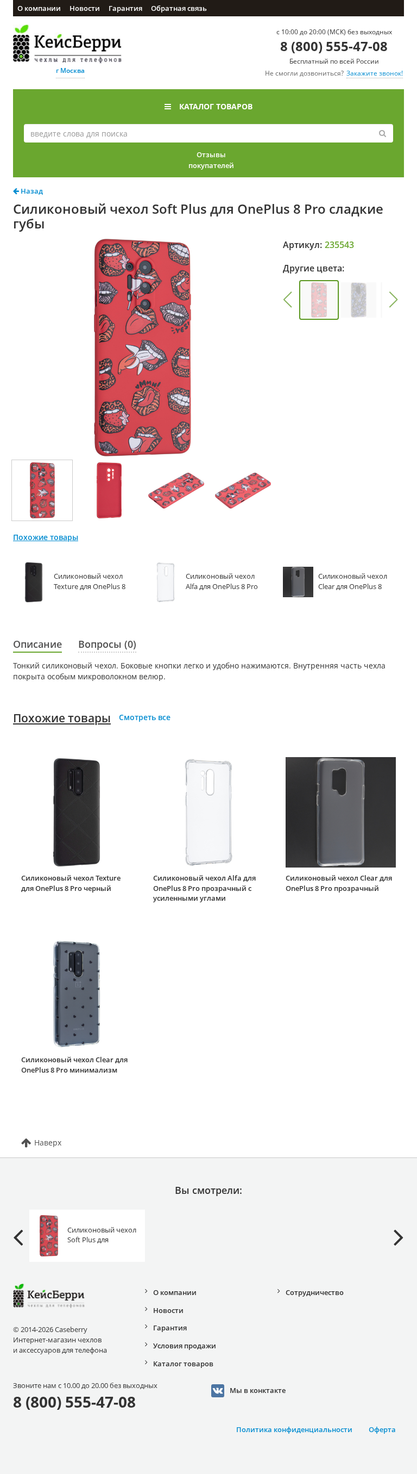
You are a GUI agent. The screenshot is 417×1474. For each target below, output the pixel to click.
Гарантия (125, 8)
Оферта (382, 1429)
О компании (39, 8)
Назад (31, 191)
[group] (319, 300)
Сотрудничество (315, 1292)
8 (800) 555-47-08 (334, 46)
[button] (288, 300)
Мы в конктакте (258, 1390)
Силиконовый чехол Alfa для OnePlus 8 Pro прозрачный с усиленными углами (204, 888)
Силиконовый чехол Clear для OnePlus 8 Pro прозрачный (339, 883)
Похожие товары (62, 718)
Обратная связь (179, 8)
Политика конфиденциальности (294, 1429)
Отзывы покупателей (211, 160)
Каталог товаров (215, 106)
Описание (37, 644)
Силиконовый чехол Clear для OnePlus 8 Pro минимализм (74, 1065)
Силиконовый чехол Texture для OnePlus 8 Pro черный (71, 883)
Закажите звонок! (374, 73)
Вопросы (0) (107, 644)
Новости (85, 8)
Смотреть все (144, 717)
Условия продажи (184, 1346)
